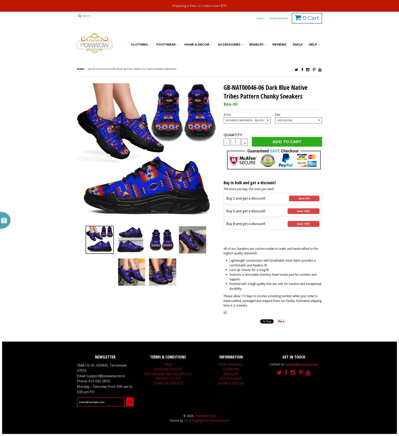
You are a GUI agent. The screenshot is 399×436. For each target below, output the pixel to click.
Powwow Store (205, 416)
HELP (313, 44)
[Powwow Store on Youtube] (320, 70)
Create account (279, 18)
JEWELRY (256, 44)
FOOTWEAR (166, 44)
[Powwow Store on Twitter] (296, 70)
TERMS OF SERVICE (168, 383)
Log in (260, 18)
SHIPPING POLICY (168, 369)
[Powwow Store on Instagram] (308, 70)
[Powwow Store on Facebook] (302, 70)
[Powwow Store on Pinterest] (314, 70)
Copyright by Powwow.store (211, 420)
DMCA (298, 44)
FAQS (168, 364)
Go (130, 401)
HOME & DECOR (196, 44)
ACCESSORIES (229, 44)
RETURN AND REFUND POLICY (168, 374)
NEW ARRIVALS (231, 364)
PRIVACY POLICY (168, 378)
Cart (311, 18)
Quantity (233, 135)
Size (277, 115)
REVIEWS (279, 44)
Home (80, 69)
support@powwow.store (301, 364)
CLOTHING (139, 44)
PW (186, 420)
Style (227, 115)
